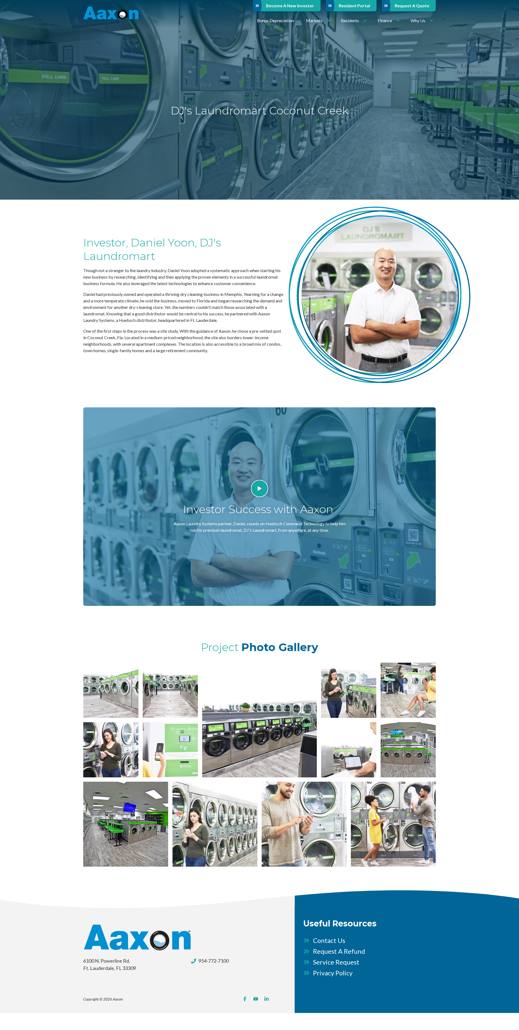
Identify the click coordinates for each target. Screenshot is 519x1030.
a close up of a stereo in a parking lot (259, 720)
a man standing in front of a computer (348, 749)
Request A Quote (412, 5)
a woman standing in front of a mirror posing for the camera (110, 749)
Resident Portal (354, 5)
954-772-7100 (213, 961)
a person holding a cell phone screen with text (170, 749)
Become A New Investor (290, 5)
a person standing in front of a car (214, 824)
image (110, 690)
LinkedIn (266, 998)
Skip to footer (18, 14)
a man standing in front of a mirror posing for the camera (304, 824)
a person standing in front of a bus (348, 690)
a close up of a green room (408, 749)
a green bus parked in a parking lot (170, 690)
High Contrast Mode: (25, 21)
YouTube (255, 998)
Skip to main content (24, 8)
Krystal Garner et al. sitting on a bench (408, 690)
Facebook (244, 998)
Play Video (259, 488)
